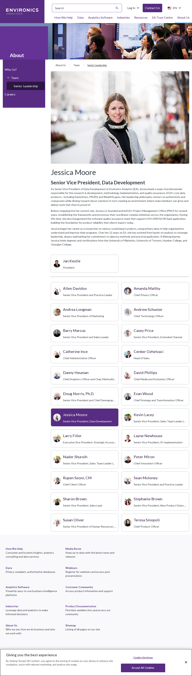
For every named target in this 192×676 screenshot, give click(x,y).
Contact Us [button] (152, 8)
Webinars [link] (71, 567)
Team (15, 77)
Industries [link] (12, 606)
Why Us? (11, 69)
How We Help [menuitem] (63, 17)
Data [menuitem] (80, 17)
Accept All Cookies (143, 667)
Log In (133, 8)
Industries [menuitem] (123, 17)
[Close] (186, 662)
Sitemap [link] (70, 625)
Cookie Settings (143, 657)
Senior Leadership (26, 86)
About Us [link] (11, 625)
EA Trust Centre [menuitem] (162, 17)
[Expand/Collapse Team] (7, 77)
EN (177, 8)
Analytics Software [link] (17, 587)
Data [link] (9, 567)
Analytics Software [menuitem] (100, 17)
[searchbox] (87, 8)
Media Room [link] (73, 548)
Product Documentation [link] (80, 606)
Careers (10, 94)
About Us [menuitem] (183, 17)
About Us (61, 65)
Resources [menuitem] (141, 17)
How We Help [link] (14, 548)
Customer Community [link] (79, 587)
